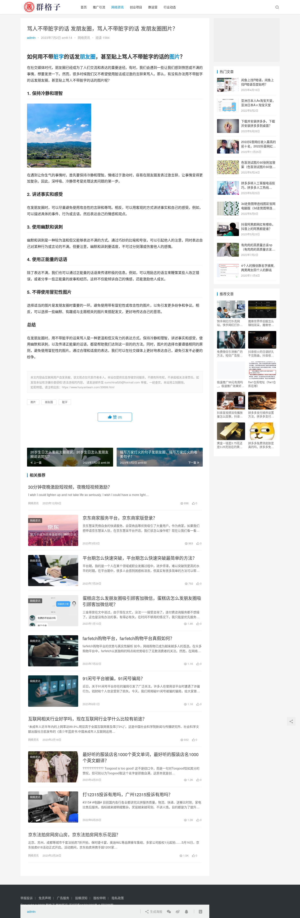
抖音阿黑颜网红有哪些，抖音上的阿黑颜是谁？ (258, 226)
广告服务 (63, 898)
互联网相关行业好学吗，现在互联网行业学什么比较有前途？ (87, 719)
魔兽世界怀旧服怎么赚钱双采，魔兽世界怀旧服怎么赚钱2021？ (261, 323)
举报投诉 (26, 898)
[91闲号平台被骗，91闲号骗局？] (53, 691)
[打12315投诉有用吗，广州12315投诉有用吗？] (53, 807)
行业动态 (170, 7)
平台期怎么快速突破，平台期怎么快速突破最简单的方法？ (140, 558)
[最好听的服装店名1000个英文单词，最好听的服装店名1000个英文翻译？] (53, 766)
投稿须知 (81, 898)
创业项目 (136, 7)
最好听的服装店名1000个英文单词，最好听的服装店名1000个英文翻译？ (141, 757)
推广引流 (99, 7)
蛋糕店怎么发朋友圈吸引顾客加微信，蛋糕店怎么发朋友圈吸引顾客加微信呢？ (142, 601)
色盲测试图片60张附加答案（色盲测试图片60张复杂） (258, 166)
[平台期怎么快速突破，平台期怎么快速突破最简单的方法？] (53, 570)
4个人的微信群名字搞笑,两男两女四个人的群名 (258, 267)
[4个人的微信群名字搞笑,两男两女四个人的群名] (228, 266)
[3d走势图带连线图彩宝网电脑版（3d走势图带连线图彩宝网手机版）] (228, 204)
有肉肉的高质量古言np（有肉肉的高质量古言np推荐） (258, 249)
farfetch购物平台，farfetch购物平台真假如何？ (128, 638)
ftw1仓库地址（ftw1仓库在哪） (262, 384)
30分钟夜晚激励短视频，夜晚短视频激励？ (70, 487)
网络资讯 (117, 7)
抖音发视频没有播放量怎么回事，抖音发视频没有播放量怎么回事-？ (230, 414)
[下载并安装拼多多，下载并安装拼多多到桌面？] (228, 121)
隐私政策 (118, 898)
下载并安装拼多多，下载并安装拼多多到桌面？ (258, 123)
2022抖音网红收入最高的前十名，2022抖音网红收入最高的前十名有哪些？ (258, 146)
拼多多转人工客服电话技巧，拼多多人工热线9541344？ (258, 187)
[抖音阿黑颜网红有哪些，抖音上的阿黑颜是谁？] (228, 224)
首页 (84, 7)
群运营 (152, 7)
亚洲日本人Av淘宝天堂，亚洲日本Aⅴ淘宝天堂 (258, 102)
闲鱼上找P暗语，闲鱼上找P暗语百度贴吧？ (257, 82)
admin (31, 37)
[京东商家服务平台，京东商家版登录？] (53, 530)
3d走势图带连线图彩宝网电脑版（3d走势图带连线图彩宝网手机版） (258, 207)
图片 (174, 56)
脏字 (58, 56)
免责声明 (45, 898)
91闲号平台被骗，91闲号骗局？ (114, 678)
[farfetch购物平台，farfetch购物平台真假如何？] (53, 650)
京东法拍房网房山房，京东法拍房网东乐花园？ (74, 835)
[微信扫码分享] (169, 911)
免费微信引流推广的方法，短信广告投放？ (230, 353)
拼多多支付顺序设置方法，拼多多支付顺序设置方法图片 (261, 414)
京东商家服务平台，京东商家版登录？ (120, 518)
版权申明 (99, 898)
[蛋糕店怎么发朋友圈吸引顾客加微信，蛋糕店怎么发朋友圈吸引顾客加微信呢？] (53, 610)
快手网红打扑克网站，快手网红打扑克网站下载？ (230, 323)
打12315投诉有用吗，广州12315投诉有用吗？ (128, 794)
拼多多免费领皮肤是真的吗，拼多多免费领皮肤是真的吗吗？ (261, 445)
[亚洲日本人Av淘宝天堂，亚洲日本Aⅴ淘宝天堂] (228, 101)
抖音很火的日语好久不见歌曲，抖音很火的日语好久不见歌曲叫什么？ (261, 353)
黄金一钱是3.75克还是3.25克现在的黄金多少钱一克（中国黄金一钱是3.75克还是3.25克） (230, 445)
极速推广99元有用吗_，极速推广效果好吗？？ (230, 384)
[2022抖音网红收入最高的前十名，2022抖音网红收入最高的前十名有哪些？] (228, 142)
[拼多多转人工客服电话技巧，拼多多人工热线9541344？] (228, 183)
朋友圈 (88, 56)
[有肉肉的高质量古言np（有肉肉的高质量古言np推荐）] (228, 245)
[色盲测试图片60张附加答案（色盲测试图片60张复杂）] (228, 163)
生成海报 (155, 911)
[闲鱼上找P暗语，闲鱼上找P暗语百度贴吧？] (228, 80)
